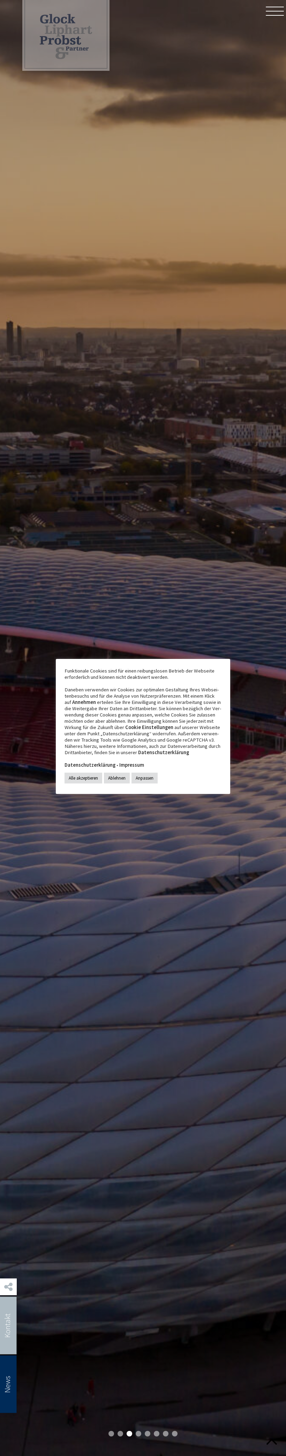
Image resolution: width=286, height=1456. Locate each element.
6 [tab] (156, 1433)
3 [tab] (129, 1433)
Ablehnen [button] (117, 778)
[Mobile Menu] (275, 11)
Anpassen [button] (144, 778)
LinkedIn (8, 1286)
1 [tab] (111, 1433)
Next (252, 730)
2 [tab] (120, 1433)
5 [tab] (147, 1433)
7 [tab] (165, 1433)
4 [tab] (138, 1433)
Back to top (271, 1441)
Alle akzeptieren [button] (83, 778)
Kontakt (7, 1325)
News (7, 1384)
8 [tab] (175, 1433)
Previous (33, 730)
